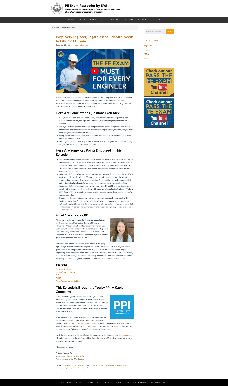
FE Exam (74, 365)
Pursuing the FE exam (85, 368)
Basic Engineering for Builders (68, 281)
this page (124, 335)
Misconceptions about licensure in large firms (113, 365)
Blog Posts (67, 365)
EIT (57, 275)
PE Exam (147, 54)
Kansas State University (65, 272)
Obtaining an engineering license (66, 368)
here (70, 311)
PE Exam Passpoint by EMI (86, 8)
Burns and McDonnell (64, 269)
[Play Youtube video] (95, 71)
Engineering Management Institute (70, 356)
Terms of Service (147, 382)
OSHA (58, 278)
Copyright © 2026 (66, 382)
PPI (57, 296)
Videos (80, 365)
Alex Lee (95, 365)
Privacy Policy (162, 382)
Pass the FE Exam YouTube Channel (81, 323)
